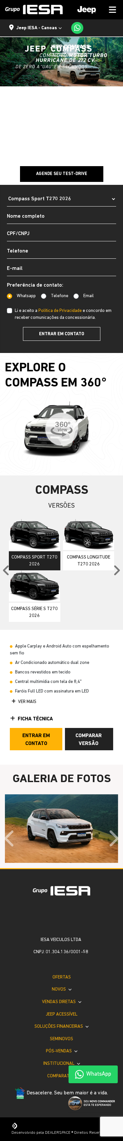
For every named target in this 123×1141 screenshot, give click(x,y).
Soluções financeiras (59, 1026)
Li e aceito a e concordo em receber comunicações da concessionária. (63, 314)
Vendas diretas (59, 1001)
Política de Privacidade (60, 310)
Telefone (59, 296)
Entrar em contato (61, 334)
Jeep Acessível (61, 1014)
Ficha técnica (35, 719)
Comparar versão (88, 739)
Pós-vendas (59, 1051)
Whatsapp (26, 296)
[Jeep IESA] (34, 9)
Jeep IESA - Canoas (36, 28)
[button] (10, 838)
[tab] (35, 544)
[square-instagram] (67, 916)
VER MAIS (26, 701)
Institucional (59, 1063)
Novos (59, 989)
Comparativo (61, 1076)
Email (88, 296)
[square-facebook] (56, 916)
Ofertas (61, 977)
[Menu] (94, 10)
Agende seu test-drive (61, 174)
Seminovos (61, 1039)
